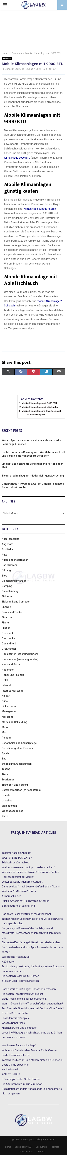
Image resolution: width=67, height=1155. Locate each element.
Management (9, 711)
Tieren (5, 774)
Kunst (5, 701)
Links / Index (9, 706)
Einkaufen (7, 59)
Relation (6, 737)
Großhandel (9, 648)
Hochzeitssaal (10, 1069)
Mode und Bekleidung (14, 722)
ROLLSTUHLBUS (11, 1074)
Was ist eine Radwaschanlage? (19, 1045)
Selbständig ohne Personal (18, 748)
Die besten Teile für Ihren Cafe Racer (22, 993)
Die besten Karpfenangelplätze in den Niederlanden (31, 942)
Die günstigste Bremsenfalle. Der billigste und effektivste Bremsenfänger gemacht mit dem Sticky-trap (32, 933)
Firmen (6, 622)
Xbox (5, 816)
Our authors (41, 1147)
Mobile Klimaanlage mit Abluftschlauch (41, 411)
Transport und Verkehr (15, 784)
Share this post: (37, 414)
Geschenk (7, 633)
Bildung (6, 570)
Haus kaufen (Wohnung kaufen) (20, 653)
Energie (6, 607)
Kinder (6, 695)
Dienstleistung (10, 591)
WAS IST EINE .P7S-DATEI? (17, 857)
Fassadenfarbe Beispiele (16, 1018)
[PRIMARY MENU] (5, 5)
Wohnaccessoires (12, 810)
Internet (6, 685)
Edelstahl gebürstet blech (16, 862)
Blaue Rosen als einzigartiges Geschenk (24, 998)
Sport (5, 758)
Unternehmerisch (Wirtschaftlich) (21, 790)
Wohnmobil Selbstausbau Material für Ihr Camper (29, 1050)
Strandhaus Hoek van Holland (18, 905)
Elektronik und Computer (16, 601)
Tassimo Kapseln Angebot (16, 852)
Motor (5, 727)
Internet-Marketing (13, 690)
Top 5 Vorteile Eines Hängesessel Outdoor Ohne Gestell (33, 1008)
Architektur (8, 549)
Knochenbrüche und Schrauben (19, 1027)
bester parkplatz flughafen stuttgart (22, 881)
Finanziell (7, 617)
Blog (4, 575)
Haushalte (8, 669)
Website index (26, 1151)
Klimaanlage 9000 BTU (17, 157)
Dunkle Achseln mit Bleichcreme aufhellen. (26, 900)
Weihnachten (9, 805)
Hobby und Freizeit (13, 674)
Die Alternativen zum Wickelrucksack (22, 1084)
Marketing (8, 716)
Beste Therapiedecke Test (16, 1055)
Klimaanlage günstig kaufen (39, 208)
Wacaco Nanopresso (13, 1022)
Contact (41, 1151)
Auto (4, 554)
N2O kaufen (8, 961)
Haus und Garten (11, 664)
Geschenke (8, 638)
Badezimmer (9, 565)
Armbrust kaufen (11, 896)
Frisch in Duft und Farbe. (15, 1013)
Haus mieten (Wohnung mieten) (20, 659)
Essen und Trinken (12, 612)
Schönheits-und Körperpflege (19, 743)
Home (8, 1147)
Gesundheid (9, 643)
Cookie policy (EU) (23, 1147)
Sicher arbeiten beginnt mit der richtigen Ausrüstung (33, 475)
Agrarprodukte (10, 538)
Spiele (5, 753)
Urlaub (5, 795)
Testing (6, 769)
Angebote (7, 544)
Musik (5, 732)
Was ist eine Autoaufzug (15, 956)
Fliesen (6, 627)
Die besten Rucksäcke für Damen (20, 976)
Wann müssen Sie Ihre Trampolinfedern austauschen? (32, 1003)
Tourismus (8, 779)
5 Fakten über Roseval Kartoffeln (20, 980)
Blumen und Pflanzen (14, 580)
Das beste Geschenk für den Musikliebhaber (26, 914)
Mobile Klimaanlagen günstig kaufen (40, 407)
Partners (55, 1147)
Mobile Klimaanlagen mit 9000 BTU (39, 403)
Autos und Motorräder (15, 559)
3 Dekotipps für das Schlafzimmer (21, 1079)
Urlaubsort (8, 800)
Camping (7, 586)
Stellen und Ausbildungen (17, 763)
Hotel (5, 680)
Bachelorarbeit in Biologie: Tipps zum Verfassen (29, 989)
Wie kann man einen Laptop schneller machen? (28, 867)
